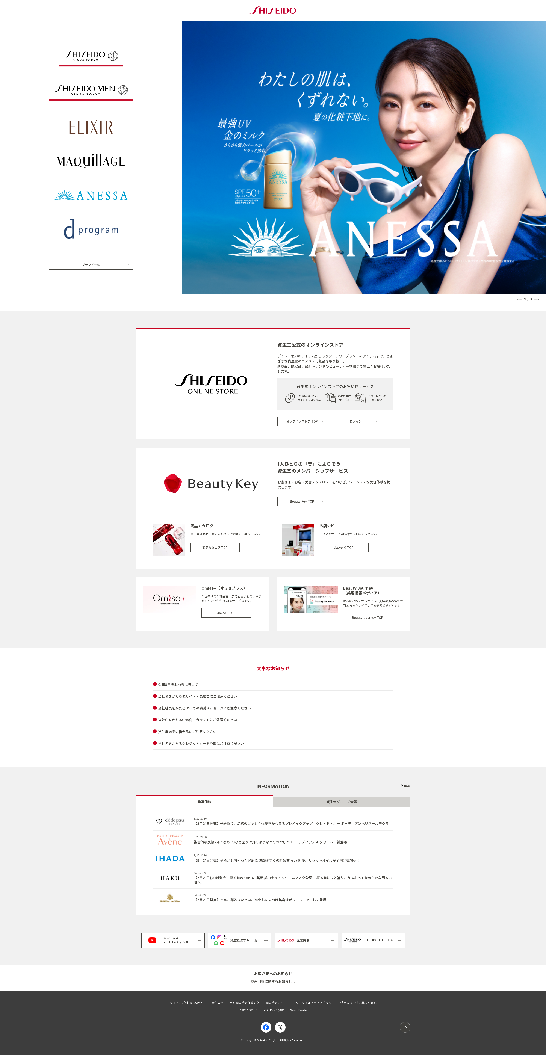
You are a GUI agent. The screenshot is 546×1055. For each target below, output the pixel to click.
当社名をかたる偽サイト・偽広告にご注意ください (197, 696)
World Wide (298, 1010)
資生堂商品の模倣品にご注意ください (187, 732)
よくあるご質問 (273, 1010)
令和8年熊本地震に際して (178, 684)
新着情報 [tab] (204, 801)
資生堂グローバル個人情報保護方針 (236, 1003)
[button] (519, 299)
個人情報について (278, 1003)
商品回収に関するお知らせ (271, 982)
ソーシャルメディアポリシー (315, 1003)
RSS (407, 786)
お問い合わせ (248, 1010)
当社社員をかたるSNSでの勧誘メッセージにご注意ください (204, 708)
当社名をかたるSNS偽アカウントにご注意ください (197, 720)
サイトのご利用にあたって (188, 1003)
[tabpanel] (273, 861)
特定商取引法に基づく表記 (358, 1003)
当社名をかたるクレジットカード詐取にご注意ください (201, 743)
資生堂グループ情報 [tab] (341, 802)
